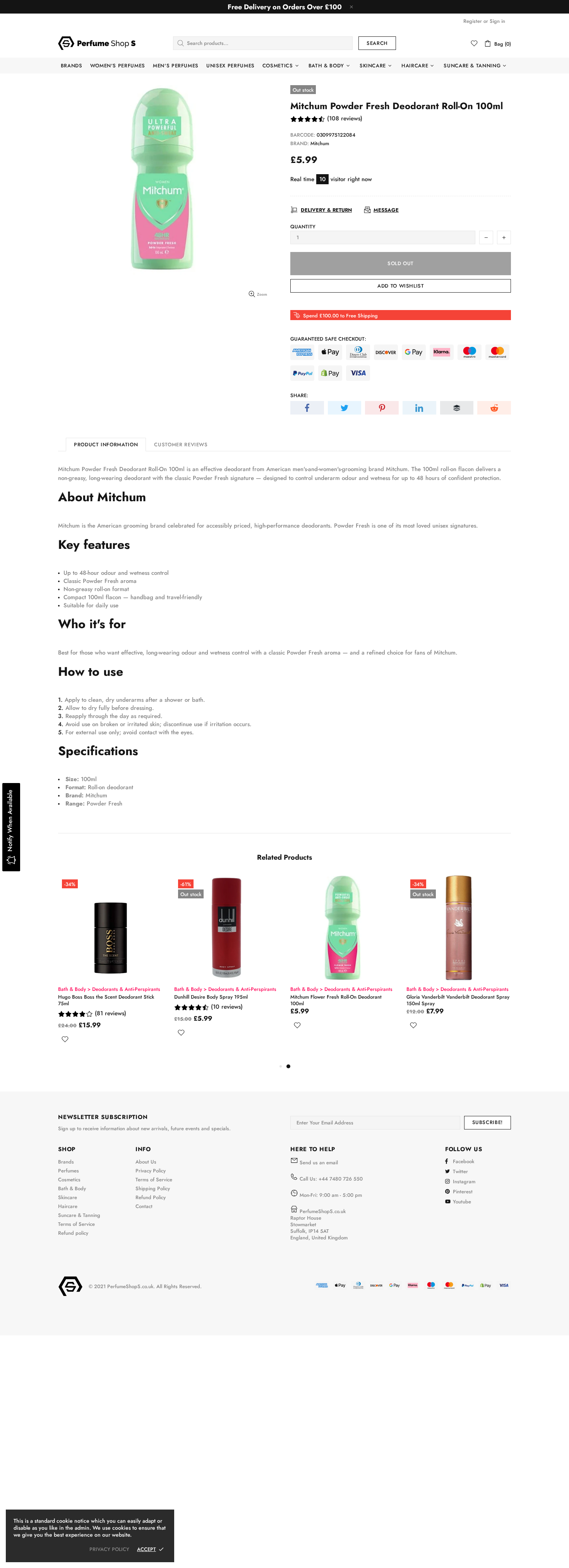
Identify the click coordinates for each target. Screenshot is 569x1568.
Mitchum (319, 143)
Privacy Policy (150, 1170)
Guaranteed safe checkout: (328, 339)
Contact (144, 1206)
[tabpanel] (110, 969)
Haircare (67, 1206)
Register (472, 21)
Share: (299, 395)
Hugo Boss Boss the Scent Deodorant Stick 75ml (338, 1000)
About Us (145, 1161)
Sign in (497, 21)
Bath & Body (72, 1188)
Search (377, 43)
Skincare (67, 1197)
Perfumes (68, 1170)
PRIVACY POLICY (109, 1549)
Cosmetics (69, 1179)
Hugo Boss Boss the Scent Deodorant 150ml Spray (107, 1000)
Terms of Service (76, 1224)
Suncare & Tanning (79, 1215)
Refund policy (73, 1233)
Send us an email (319, 1162)
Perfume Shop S (96, 43)
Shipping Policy (152, 1188)
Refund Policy (150, 1197)
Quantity (302, 226)
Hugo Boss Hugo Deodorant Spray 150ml (220, 997)
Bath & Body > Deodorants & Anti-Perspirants (109, 989)
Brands (66, 1161)
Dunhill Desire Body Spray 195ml (443, 997)
